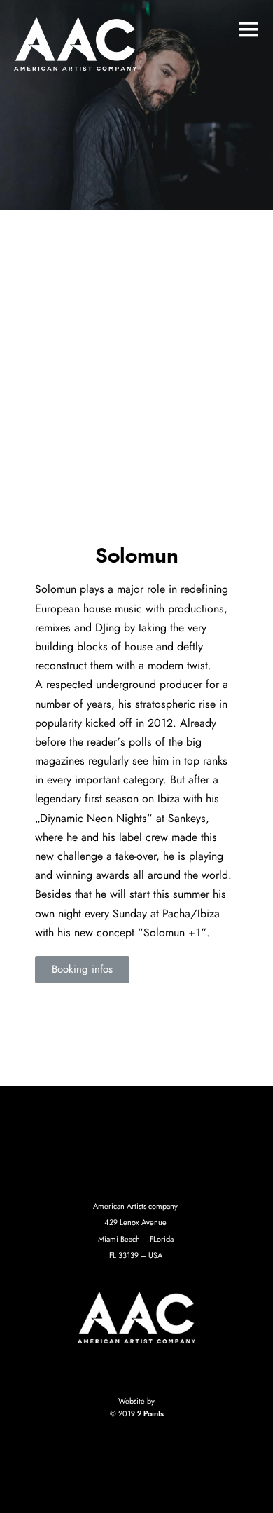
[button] (82, 969)
